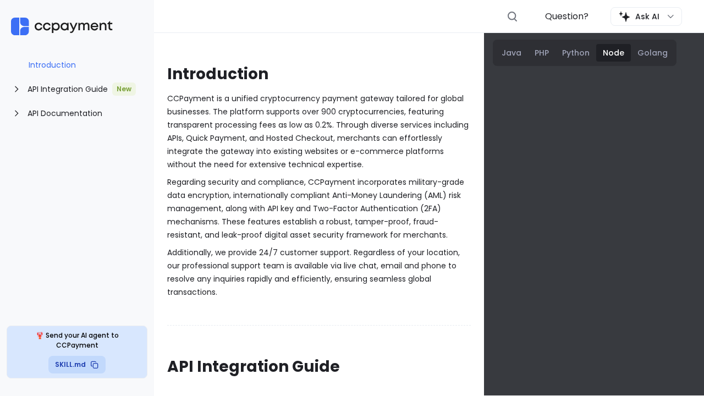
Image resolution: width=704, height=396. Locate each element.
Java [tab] (511, 52)
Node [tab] (613, 52)
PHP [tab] (542, 52)
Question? (566, 16)
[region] (77, 94)
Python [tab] (576, 52)
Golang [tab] (652, 52)
